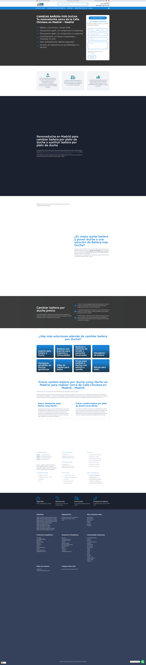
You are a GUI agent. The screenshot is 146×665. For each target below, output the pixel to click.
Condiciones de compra (69, 475)
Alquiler (88, 521)
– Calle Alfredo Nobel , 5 (44, 457)
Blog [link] (63, 520)
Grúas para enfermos (66, 539)
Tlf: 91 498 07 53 (65, 454)
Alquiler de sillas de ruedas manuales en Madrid (47, 517)
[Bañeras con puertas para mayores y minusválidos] (63, 351)
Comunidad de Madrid (91, 537)
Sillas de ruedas (90, 518)
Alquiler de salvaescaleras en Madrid (44, 522)
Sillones (63, 547)
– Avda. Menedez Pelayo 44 (44, 456)
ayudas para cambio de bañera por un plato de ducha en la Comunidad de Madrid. (54, 153)
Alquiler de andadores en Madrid (43, 525)
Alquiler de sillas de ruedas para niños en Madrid (47, 521)
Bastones (39, 543)
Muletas (63, 541)
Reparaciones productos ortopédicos (70, 517)
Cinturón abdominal (41, 547)
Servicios (69, 8)
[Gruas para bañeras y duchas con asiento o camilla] (82, 365)
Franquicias (41, 479)
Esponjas (64, 537)
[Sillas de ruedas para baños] (63, 365)
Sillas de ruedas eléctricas (67, 544)
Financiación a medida (94, 456)
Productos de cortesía (94, 462)
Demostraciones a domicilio (95, 458)
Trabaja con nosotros (43, 475)
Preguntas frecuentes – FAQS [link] (68, 518)
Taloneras (64, 550)
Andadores (39, 540)
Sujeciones (64, 548)
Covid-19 (89, 522)
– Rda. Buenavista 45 (43, 459)
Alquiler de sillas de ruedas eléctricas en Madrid (47, 518)
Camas (38, 546)
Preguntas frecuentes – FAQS (45, 477)
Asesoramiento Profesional (95, 454)
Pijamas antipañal (65, 543)
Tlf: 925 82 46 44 (65, 464)
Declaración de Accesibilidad (70, 477)
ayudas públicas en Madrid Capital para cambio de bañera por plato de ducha (59, 151)
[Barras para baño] (101, 365)
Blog (40, 481)
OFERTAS (90, 8)
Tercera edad (90, 517)
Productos (89, 525)
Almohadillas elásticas (41, 539)
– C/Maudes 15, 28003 (43, 454)
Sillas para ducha (65, 546)
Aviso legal (66, 479)
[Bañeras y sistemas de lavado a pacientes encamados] (82, 351)
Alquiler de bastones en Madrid (43, 527)
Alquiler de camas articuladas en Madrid (45, 529)
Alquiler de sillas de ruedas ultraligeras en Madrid (47, 520)
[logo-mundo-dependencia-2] (40, 4)
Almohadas (39, 537)
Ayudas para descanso (67, 551)
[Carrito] (108, 8)
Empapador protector (41, 551)
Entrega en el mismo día (94, 464)
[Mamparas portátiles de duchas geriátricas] (45, 365)
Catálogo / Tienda (40, 8)
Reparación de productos (81, 8)
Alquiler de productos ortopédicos (56, 8)
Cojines (38, 548)
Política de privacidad (68, 481)
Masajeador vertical (66, 540)
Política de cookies (68, 483)
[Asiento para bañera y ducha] (45, 351)
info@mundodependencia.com (68, 457)
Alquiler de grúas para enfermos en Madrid (46, 528)
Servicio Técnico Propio (94, 466)
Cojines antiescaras (41, 550)
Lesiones (89, 524)
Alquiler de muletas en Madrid (43, 524)
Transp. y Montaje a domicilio (95, 460)
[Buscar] (87, 4)
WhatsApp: (68, 456)
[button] (142, 661)
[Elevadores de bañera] (101, 351)
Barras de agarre (40, 541)
